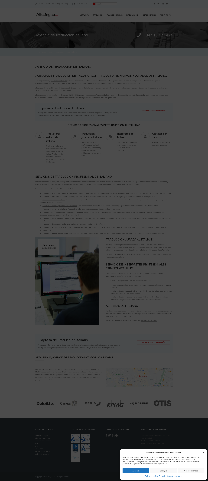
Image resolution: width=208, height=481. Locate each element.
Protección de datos (166, 476)
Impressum (178, 476)
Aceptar (136, 471)
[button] (203, 452)
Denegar (163, 471)
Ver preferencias (191, 471)
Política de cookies (151, 476)
